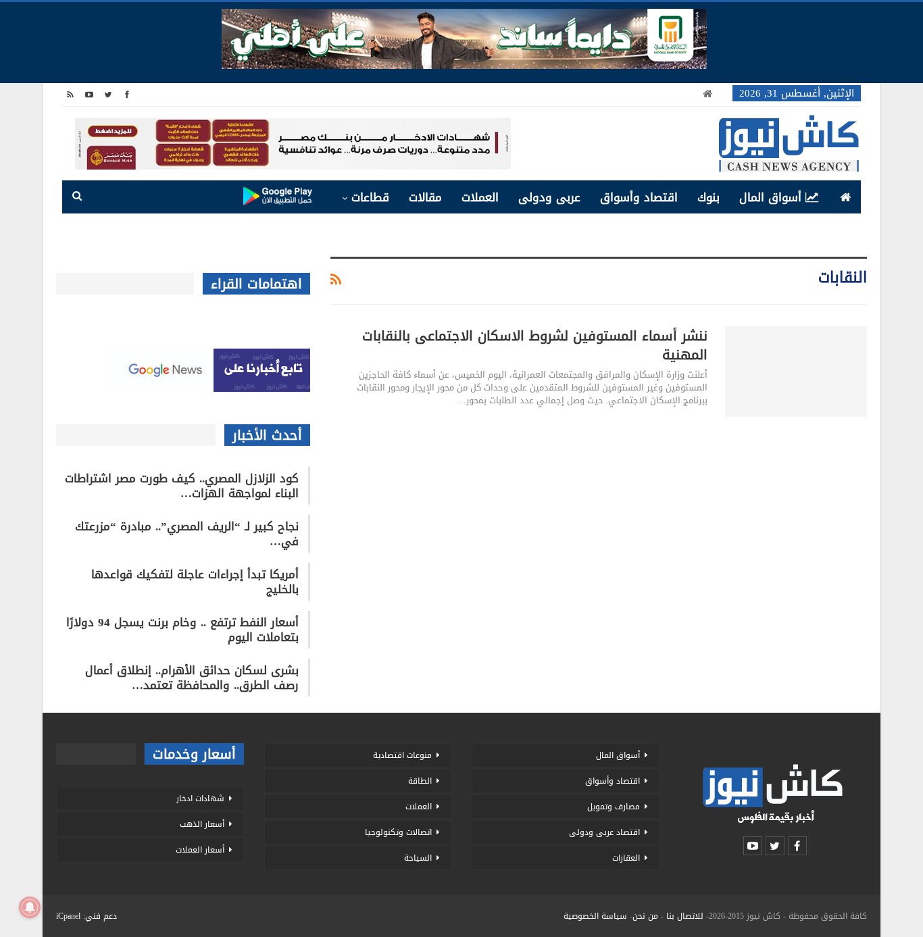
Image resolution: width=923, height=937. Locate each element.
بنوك (708, 197)
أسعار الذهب (202, 824)
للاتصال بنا (684, 916)
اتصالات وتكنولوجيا (398, 832)
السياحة (418, 858)
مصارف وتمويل (613, 806)
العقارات (626, 858)
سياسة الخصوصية (595, 916)
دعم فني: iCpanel (86, 916)
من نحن (645, 916)
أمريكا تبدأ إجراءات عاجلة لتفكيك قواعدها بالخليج (195, 581)
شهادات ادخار (200, 798)
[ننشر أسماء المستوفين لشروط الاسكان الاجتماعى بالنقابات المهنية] (796, 371)
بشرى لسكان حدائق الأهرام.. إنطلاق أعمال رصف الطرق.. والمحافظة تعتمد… (192, 677)
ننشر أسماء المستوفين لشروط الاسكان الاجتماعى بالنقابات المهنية (534, 345)
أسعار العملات (200, 849)
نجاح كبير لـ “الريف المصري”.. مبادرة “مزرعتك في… (187, 533)
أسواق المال (770, 197)
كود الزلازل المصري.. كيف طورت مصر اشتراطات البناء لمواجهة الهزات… (182, 485)
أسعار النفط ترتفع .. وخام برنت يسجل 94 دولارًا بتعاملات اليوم (182, 629)
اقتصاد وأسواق (639, 197)
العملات (480, 197)
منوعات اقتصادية (402, 755)
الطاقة (420, 781)
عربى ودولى (549, 197)
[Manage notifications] (30, 907)
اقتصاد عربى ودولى (604, 832)
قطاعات (370, 197)
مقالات (425, 197)
